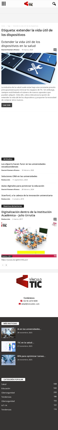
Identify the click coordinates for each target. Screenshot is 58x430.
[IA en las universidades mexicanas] (8, 333)
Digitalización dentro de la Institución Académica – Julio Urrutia (26, 213)
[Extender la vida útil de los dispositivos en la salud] (29, 68)
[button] (54, 4)
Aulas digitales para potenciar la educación (22, 185)
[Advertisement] (29, 134)
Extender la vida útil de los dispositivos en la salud (20, 44)
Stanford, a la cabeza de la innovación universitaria (27, 195)
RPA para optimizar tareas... (31, 356)
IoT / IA (4, 405)
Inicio (3, 26)
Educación (5, 388)
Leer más (6, 105)
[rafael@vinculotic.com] (20, 304)
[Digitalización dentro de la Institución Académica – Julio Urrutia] (29, 239)
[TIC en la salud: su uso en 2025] (8, 346)
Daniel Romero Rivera (10, 50)
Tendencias (6, 397)
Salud (3, 384)
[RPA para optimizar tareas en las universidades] (8, 360)
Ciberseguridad (8, 392)
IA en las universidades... (29, 329)
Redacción (5, 180)
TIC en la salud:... (25, 342)
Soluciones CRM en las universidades (19, 176)
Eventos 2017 (7, 256)
